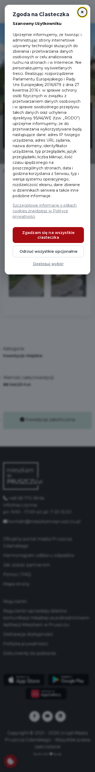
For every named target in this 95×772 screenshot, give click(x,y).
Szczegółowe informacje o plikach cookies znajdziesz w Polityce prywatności (45, 211)
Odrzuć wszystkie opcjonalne (48, 251)
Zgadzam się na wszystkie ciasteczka (48, 235)
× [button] (82, 12)
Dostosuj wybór (48, 263)
